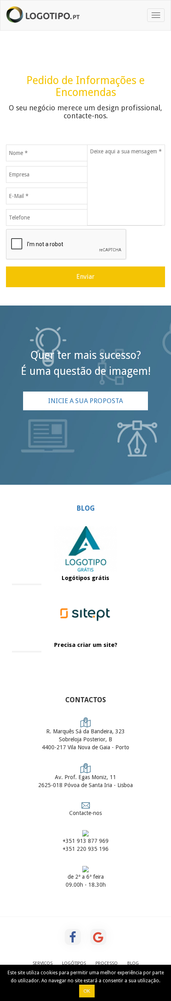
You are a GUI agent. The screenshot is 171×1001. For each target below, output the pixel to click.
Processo (106, 963)
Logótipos (74, 963)
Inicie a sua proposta (85, 401)
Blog (85, 508)
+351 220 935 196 (85, 849)
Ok (87, 991)
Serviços (42, 963)
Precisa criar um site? (85, 644)
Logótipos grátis (85, 578)
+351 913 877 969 (85, 841)
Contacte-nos (85, 813)
